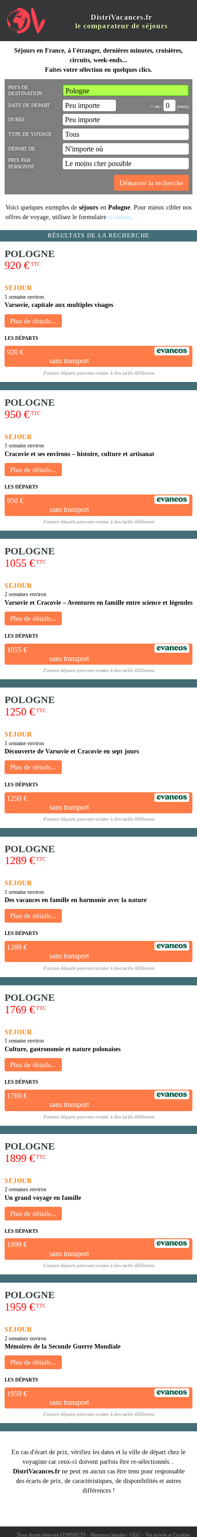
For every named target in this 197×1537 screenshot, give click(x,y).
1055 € (17, 650)
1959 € (17, 1393)
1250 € (17, 798)
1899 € (17, 1244)
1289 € (17, 947)
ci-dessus (119, 217)
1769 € (17, 1096)
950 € (15, 501)
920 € (15, 352)
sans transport (69, 361)
